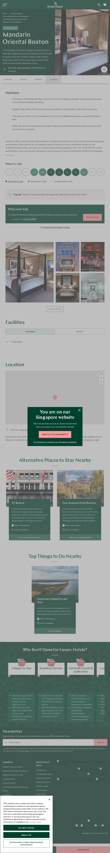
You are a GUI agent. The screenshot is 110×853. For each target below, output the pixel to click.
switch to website (55, 434)
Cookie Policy (35, 822)
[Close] (49, 799)
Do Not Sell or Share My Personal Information (26, 843)
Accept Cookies (26, 828)
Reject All (26, 835)
